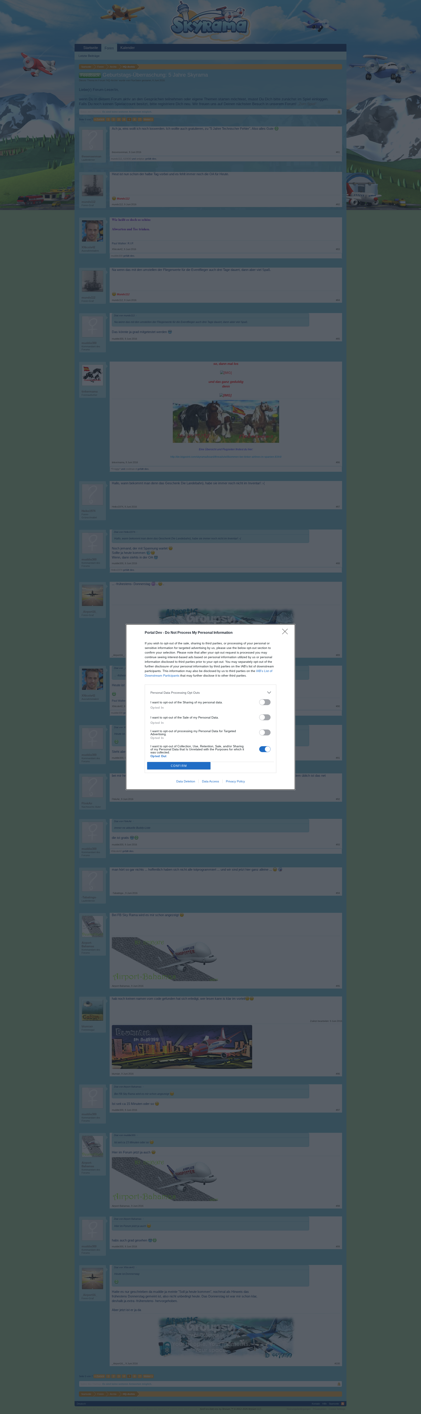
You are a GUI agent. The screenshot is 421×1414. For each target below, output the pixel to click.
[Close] (286, 633)
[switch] (265, 702)
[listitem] (210, 692)
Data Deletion (185, 781)
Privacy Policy (235, 781)
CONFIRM (179, 765)
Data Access (210, 781)
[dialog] (210, 707)
